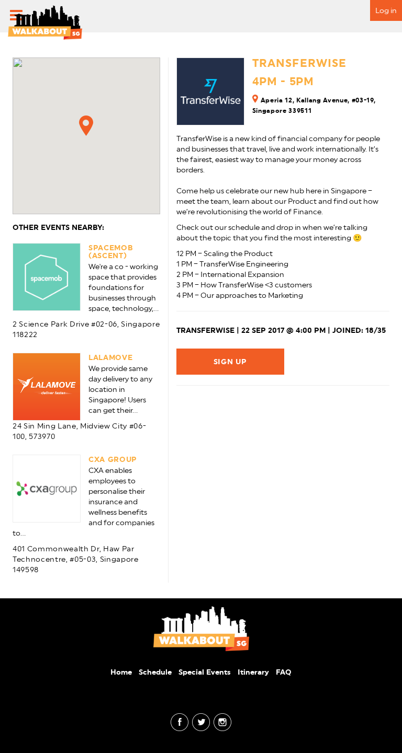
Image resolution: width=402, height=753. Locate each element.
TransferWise (299, 62)
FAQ (284, 672)
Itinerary (253, 672)
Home (121, 672)
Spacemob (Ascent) (110, 252)
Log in (386, 10)
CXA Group (112, 459)
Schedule (155, 672)
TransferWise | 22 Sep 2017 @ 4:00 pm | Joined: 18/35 (281, 330)
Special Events (204, 672)
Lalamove (110, 357)
